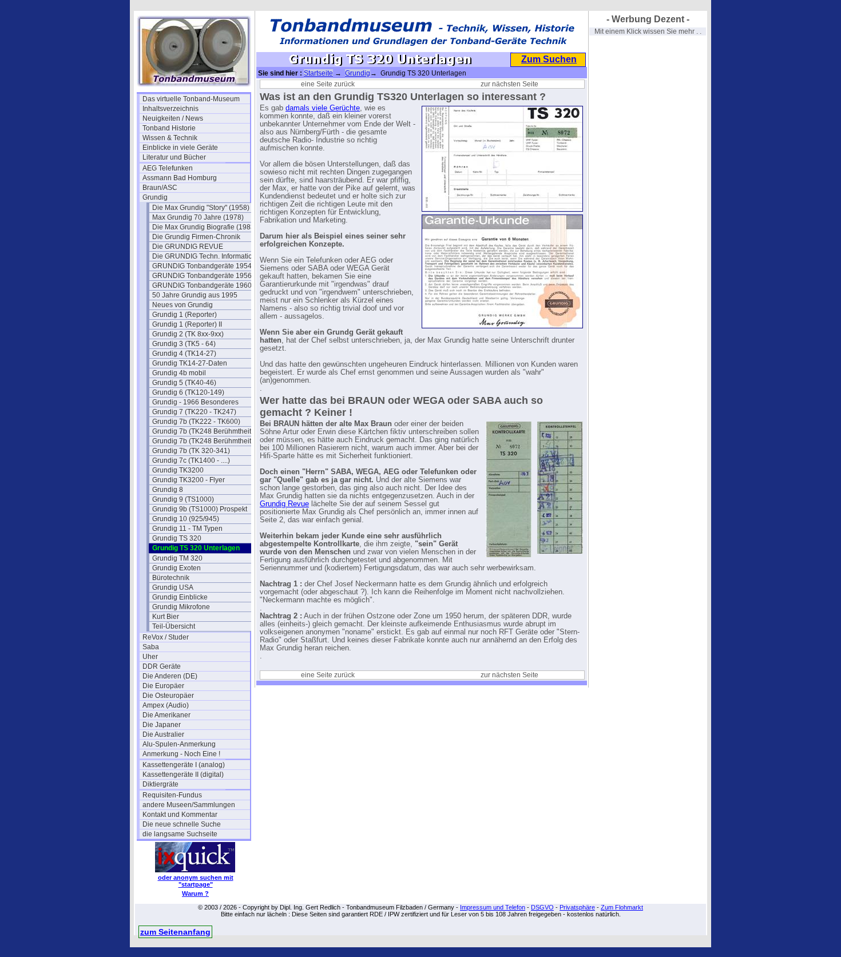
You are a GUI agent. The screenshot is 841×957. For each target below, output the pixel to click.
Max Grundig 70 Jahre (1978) (198, 217)
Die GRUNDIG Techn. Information (204, 256)
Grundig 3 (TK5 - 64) (184, 344)
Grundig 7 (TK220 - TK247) (194, 412)
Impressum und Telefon (492, 907)
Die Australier (163, 734)
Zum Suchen (549, 59)
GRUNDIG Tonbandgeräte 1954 (202, 266)
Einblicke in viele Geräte (180, 148)
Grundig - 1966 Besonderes (195, 402)
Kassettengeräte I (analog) (183, 765)
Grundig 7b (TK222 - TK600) (196, 422)
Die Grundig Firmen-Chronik (196, 237)
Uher (150, 657)
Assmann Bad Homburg (179, 178)
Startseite (318, 73)
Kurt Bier (165, 617)
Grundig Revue (284, 504)
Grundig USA (172, 587)
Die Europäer (163, 686)
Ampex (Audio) (165, 705)
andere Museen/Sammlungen (188, 805)
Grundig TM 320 (177, 558)
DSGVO (542, 907)
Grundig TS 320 (176, 538)
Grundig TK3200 (178, 470)
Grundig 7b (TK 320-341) (191, 451)
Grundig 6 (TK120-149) (188, 392)
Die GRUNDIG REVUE (187, 247)
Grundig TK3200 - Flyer (188, 480)
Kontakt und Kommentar (179, 815)
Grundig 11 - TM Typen (187, 529)
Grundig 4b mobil (179, 373)
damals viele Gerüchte (322, 108)
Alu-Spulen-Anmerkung (179, 744)
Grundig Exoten (176, 568)
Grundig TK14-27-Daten (189, 363)
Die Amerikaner (166, 715)
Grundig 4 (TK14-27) (184, 354)
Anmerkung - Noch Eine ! (181, 754)
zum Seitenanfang (175, 931)
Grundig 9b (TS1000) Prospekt (199, 509)
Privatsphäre (577, 907)
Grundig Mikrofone (181, 607)
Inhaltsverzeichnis (170, 109)
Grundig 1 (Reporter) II (187, 324)
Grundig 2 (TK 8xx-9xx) (188, 334)
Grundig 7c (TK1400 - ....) (191, 460)
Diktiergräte (160, 784)
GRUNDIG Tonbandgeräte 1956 (202, 276)
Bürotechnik (170, 578)
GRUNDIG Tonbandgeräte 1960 (202, 285)
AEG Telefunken (167, 168)
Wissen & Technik (169, 138)
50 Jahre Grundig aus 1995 (194, 295)
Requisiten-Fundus (172, 795)
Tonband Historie (169, 128)
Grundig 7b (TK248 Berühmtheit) (202, 431)
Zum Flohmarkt (622, 907)
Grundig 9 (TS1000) (183, 499)
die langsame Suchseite (179, 834)
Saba (150, 647)
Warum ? (195, 893)
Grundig (155, 197)
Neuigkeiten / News (172, 118)
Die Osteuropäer (168, 696)
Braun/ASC (159, 188)
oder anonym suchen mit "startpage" (195, 881)
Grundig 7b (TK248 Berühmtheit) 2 (205, 441)
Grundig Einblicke (180, 597)
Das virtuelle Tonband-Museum (191, 99)
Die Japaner (161, 725)
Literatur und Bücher (174, 157)
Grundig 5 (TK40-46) (184, 383)
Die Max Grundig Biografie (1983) (204, 227)
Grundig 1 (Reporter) (184, 315)
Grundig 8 (167, 490)
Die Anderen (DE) (169, 676)
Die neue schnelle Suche (181, 824)
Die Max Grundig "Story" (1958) (200, 208)
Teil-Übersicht (173, 626)
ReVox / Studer (165, 637)
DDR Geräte (161, 666)
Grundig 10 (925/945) (185, 519)
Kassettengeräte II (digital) (183, 775)
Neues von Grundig (182, 305)
